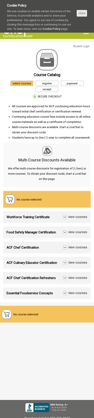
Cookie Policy (51, 28)
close (81, 13)
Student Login (81, 46)
